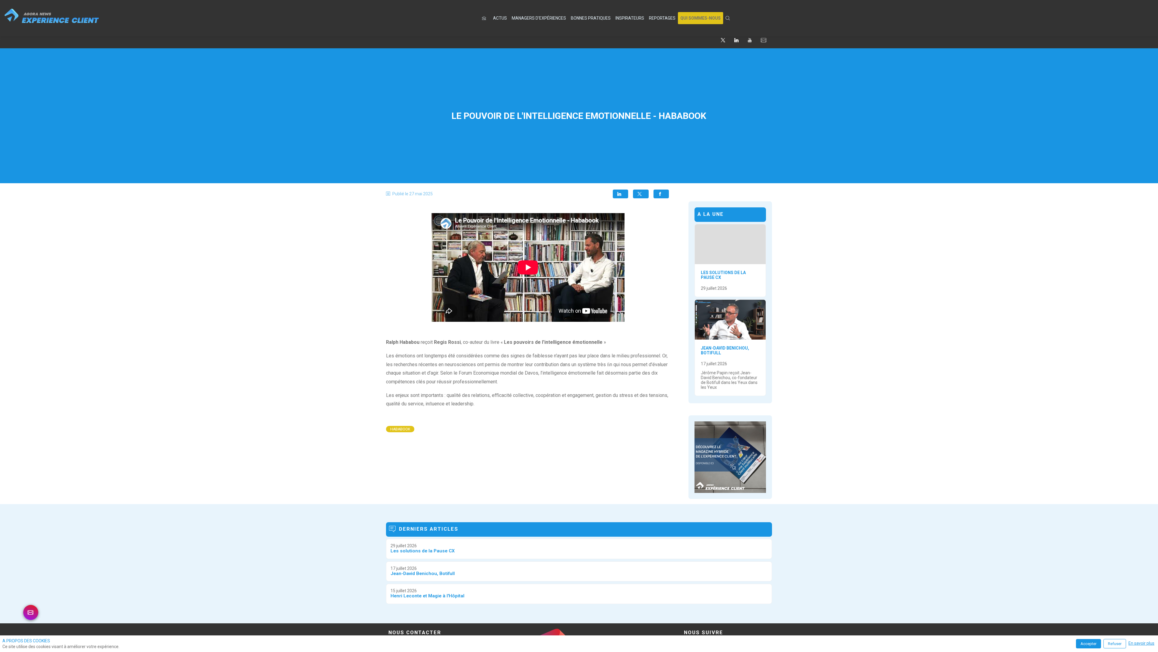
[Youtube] (750, 40)
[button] (700, 18)
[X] (723, 40)
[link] (500, 18)
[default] (485, 18)
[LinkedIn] (736, 40)
